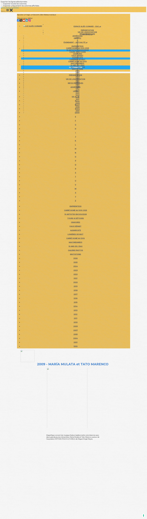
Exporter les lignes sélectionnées (14, 2)
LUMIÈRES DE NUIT (77, 59)
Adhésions (77, 36)
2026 (77, 71)
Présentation (87, 30)
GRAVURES (77, 54)
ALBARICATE (77, 58)
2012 (75, 314)
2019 (76, 286)
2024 (75, 266)
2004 (75, 338)
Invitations (77, 69)
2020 (75, 282)
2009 (75, 326)
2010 (76, 322)
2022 (76, 274)
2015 (75, 302)
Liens (75, 91)
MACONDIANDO (77, 63)
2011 (75, 318)
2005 (76, 334)
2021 (75, 278)
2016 (76, 298)
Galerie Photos (75, 250)
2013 (75, 310)
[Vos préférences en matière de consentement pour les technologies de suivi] (143, 515)
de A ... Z (77, 38)
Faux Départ (77, 56)
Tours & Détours (77, 52)
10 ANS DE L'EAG (77, 65)
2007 (75, 330)
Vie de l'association (75, 79)
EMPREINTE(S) (78, 46)
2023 (76, 270)
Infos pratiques (75, 83)
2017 (76, 294)
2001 (76, 342)
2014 (78, 94)
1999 (76, 346)
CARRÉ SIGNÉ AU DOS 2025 (77, 48)
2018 (76, 290)
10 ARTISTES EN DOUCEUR (77, 50)
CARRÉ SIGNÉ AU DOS (77, 61)
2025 (78, 73)
